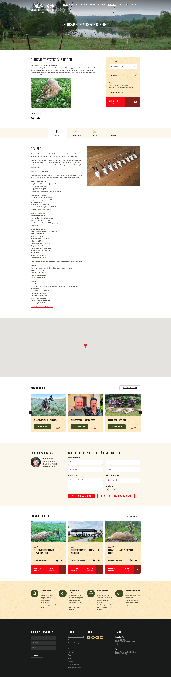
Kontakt (70, 646)
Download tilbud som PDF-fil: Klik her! (42, 307)
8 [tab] (120, 188)
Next (136, 166)
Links (69, 658)
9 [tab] (122, 188)
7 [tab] (118, 188)
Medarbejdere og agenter (76, 643)
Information (71, 652)
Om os (70, 640)
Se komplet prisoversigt (116, 92)
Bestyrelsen (71, 649)
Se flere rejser (132, 516)
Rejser (70, 655)
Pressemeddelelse (73, 664)
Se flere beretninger (130, 388)
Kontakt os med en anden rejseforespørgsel (116, 496)
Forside (65, 5)
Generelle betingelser (74, 667)
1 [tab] (106, 188)
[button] (135, 75)
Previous (91, 166)
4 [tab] (112, 188)
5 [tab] (114, 188)
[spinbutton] (132, 75)
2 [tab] (108, 188)
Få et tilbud (133, 102)
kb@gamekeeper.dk (49, 466)
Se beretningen (43, 427)
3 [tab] (110, 188)
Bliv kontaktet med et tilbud (81, 496)
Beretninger (112, 5)
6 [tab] (116, 188)
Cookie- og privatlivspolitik (76, 637)
